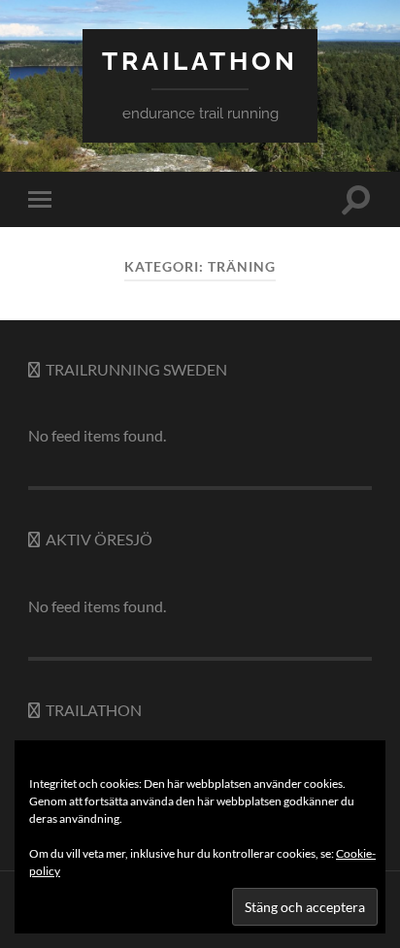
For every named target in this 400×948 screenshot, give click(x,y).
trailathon (200, 61)
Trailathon (94, 710)
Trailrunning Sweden (136, 369)
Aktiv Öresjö (99, 539)
